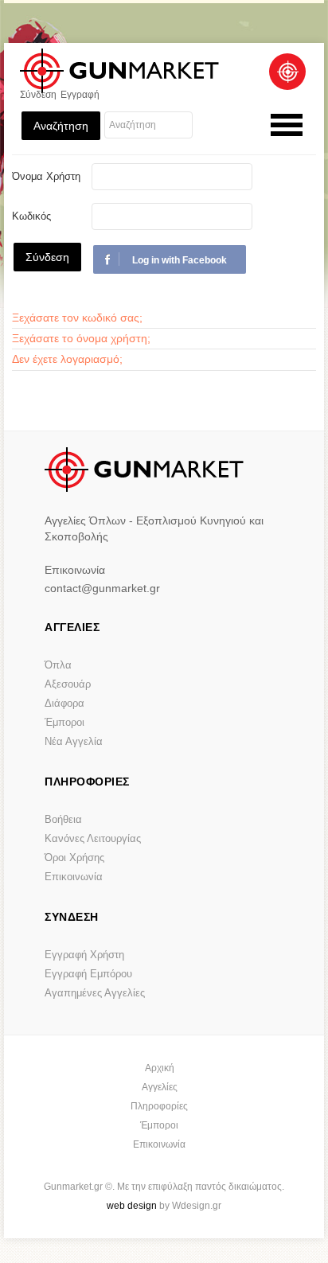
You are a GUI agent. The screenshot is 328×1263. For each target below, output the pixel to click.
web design (132, 1205)
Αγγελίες (160, 1087)
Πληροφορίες (159, 1106)
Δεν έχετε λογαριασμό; (67, 359)
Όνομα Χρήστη (46, 176)
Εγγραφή (80, 94)
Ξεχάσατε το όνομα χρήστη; (81, 338)
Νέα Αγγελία (74, 741)
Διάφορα (64, 703)
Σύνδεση (38, 94)
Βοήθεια (63, 819)
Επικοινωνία (74, 877)
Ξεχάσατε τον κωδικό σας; (77, 317)
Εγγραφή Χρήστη (84, 955)
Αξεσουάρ (68, 684)
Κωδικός (31, 216)
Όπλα (58, 665)
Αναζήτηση (60, 125)
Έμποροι (64, 722)
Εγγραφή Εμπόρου (88, 974)
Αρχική (159, 1068)
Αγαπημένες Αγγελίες (95, 993)
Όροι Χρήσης (74, 857)
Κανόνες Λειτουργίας (93, 838)
